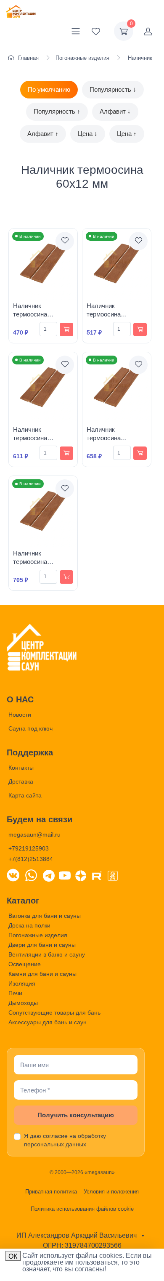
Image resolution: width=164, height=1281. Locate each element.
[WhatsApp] (31, 875)
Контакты (21, 767)
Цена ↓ (88, 133)
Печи (15, 993)
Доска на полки (29, 925)
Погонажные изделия (37, 935)
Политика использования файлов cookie (82, 1209)
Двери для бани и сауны (42, 944)
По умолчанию (49, 89)
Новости (19, 714)
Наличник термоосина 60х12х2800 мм (108, 438)
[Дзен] (81, 875)
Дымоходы (23, 1002)
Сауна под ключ (30, 728)
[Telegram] (49, 875)
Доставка (20, 781)
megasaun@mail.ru (34, 834)
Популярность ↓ (113, 89)
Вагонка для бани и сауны (44, 915)
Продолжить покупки (121, 1264)
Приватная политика (51, 1191)
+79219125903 (28, 848)
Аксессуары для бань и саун (47, 1022)
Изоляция (21, 983)
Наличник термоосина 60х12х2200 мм (108, 314)
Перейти (74, 1264)
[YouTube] (65, 875)
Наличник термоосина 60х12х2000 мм (35, 314)
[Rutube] (97, 875)
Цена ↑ (127, 133)
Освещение (24, 964)
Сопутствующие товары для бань (54, 1012)
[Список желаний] (96, 31)
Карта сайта (25, 795)
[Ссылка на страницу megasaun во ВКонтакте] (13, 875)
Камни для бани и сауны (42, 973)
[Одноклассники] (113, 875)
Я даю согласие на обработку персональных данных (65, 1140)
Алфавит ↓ (115, 111)
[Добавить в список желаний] (65, 241)
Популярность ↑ (57, 111)
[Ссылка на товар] (43, 264)
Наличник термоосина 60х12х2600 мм (35, 438)
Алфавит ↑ (42, 133)
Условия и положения (111, 1191)
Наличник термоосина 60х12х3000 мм (35, 562)
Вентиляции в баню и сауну (46, 954)
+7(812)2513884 (30, 859)
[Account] (148, 31)
